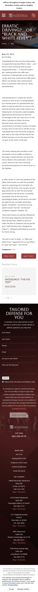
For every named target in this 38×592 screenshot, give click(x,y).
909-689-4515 (19, 540)
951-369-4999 (19, 523)
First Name (6, 332)
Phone (4, 345)
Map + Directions (19, 492)
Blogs (14, 249)
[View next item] (12, 298)
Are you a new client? (10, 358)
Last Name (6, 339)
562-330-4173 (19, 436)
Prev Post (9, 256)
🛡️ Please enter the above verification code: (18, 382)
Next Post (29, 256)
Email (4, 352)
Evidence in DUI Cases (19, 462)
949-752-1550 (19, 489)
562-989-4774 (19, 506)
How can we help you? (10, 365)
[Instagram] (21, 442)
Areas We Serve (19, 471)
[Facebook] (16, 442)
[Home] (18, 15)
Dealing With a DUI (19, 458)
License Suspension (19, 467)
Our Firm (19, 454)
